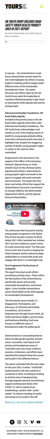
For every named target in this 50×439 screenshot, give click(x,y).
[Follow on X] (25, 422)
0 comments (14, 36)
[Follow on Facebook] (12, 422)
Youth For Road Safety (15, 33)
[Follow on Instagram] (19, 422)
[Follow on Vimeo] (32, 422)
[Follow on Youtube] (38, 422)
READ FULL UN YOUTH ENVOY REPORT (24, 402)
